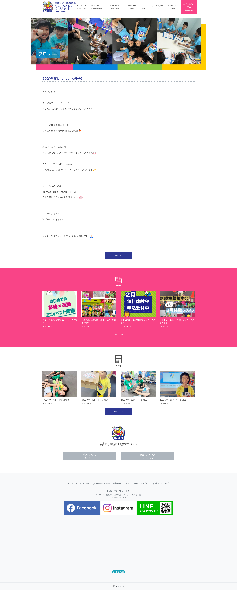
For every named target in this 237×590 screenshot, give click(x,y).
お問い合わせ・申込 (161, 483)
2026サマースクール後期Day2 (173, 400)
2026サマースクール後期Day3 (134, 400)
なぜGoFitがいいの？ (101, 483)
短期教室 (117, 483)
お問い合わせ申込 (189, 7)
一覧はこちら (118, 256)
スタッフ (127, 483)
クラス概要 (85, 483)
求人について (89, 456)
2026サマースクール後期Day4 (94, 400)
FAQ (136, 483)
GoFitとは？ (72, 483)
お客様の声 (145, 483)
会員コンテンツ (147, 456)
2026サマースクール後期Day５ (56, 400)
